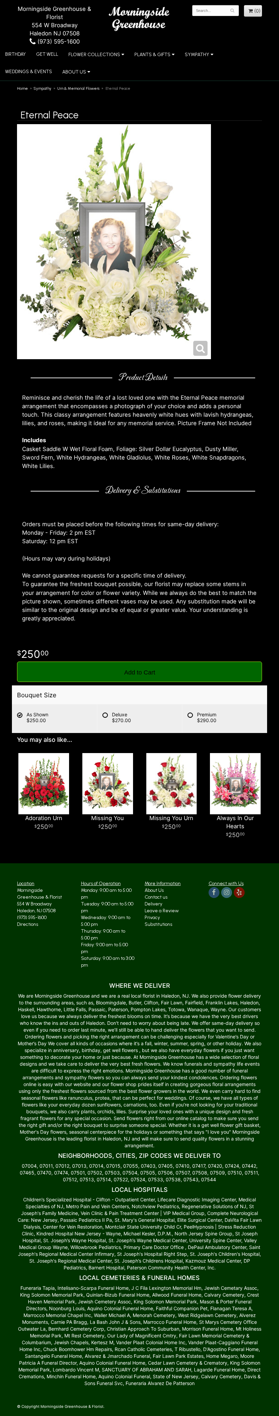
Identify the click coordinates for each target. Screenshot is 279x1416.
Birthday (15, 54)
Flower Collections (94, 54)
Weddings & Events (28, 71)
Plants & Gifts (152, 54)
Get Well (47, 54)
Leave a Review (162, 911)
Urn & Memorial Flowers (78, 88)
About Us (154, 890)
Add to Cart (139, 672)
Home (22, 88)
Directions (27, 924)
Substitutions (158, 924)
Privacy (152, 917)
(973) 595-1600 (58, 41)
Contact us (156, 897)
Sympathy (197, 54)
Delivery (153, 904)
